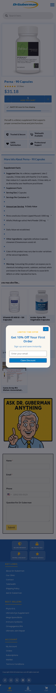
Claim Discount (28, 360)
